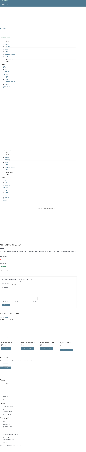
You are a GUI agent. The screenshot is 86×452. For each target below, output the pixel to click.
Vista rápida (9, 336)
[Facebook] (0, 266)
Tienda (7, 41)
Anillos (6, 51)
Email (1, 365)
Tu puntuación (6, 283)
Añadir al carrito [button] (27, 348)
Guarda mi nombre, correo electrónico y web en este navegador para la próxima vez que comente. (24, 301)
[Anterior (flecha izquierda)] (2, 451)
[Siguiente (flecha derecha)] (8, 451)
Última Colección (7, 86)
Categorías (8, 48)
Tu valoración (6, 287)
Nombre (4, 296)
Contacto (8, 61)
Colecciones (7, 72)
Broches (6, 56)
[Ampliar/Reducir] (2, 449)
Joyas (6, 43)
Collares (6, 53)
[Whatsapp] (3, 266)
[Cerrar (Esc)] (19, 449)
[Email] (5, 266)
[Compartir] (14, 449)
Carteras (7, 44)
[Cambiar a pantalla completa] (8, 449)
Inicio (4, 66)
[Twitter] (2, 266)
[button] (38, 64)
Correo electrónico (43, 296)
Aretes (6, 49)
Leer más (6, 348)
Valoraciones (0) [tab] (4, 270)
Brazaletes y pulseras (10, 54)
